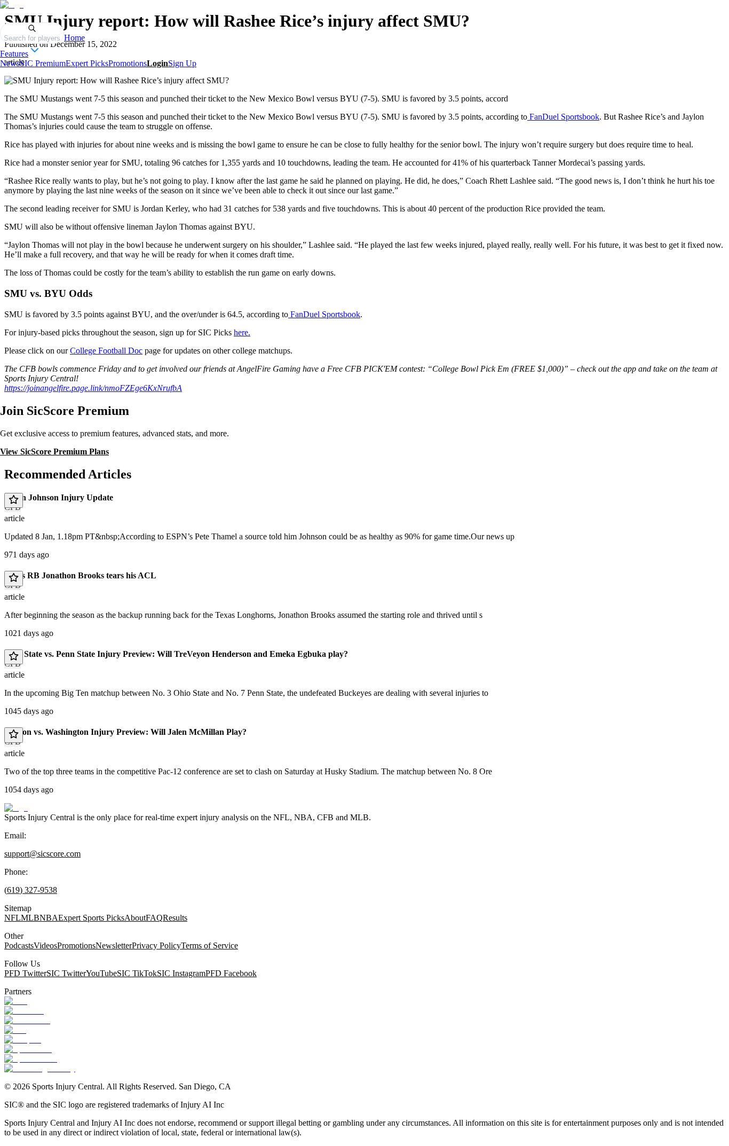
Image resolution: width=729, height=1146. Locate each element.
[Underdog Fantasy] (39, 1068)
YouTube (101, 973)
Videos (45, 945)
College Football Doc (106, 350)
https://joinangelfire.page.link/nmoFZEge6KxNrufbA (93, 388)
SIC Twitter (66, 973)
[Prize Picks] (27, 1020)
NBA (48, 917)
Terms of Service (209, 945)
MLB (30, 917)
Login (157, 63)
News (10, 63)
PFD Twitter (25, 973)
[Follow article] (13, 500)
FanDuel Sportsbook (563, 116)
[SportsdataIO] (30, 1058)
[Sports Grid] (28, 1049)
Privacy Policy (156, 945)
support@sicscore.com (42, 853)
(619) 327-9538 (30, 889)
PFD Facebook (231, 973)
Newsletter (114, 945)
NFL (12, 917)
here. (242, 332)
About (135, 917)
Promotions (127, 63)
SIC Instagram (181, 973)
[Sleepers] (22, 1039)
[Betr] (15, 1001)
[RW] (15, 1029)
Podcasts (19, 945)
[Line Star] (24, 1010)
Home (74, 37)
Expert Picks (87, 63)
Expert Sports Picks (91, 917)
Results (175, 917)
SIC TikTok (137, 973)
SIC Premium (43, 63)
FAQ (154, 917)
